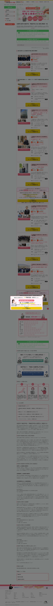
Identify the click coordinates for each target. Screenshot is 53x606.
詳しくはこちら (26, 306)
